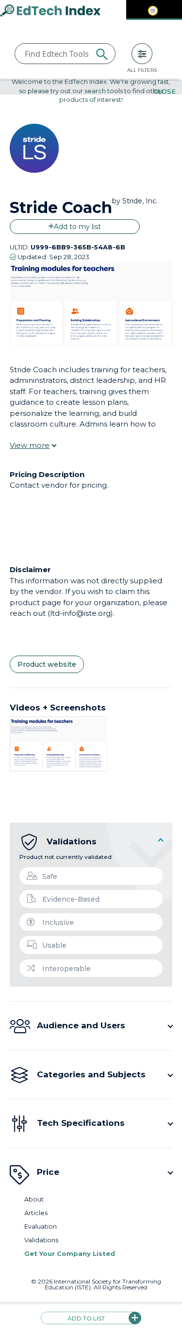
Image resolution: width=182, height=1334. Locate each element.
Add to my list (77, 226)
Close (164, 91)
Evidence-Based (70, 899)
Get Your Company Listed (69, 1254)
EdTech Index (58, 11)
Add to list (86, 1318)
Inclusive (58, 922)
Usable (54, 945)
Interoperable (66, 968)
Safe (49, 876)
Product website (46, 664)
